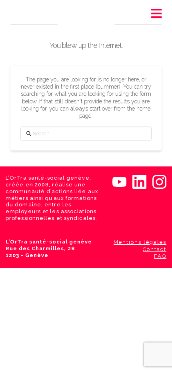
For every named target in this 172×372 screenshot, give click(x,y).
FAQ (160, 256)
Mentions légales (140, 242)
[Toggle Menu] (156, 14)
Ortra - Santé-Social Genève (83, 17)
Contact (154, 249)
